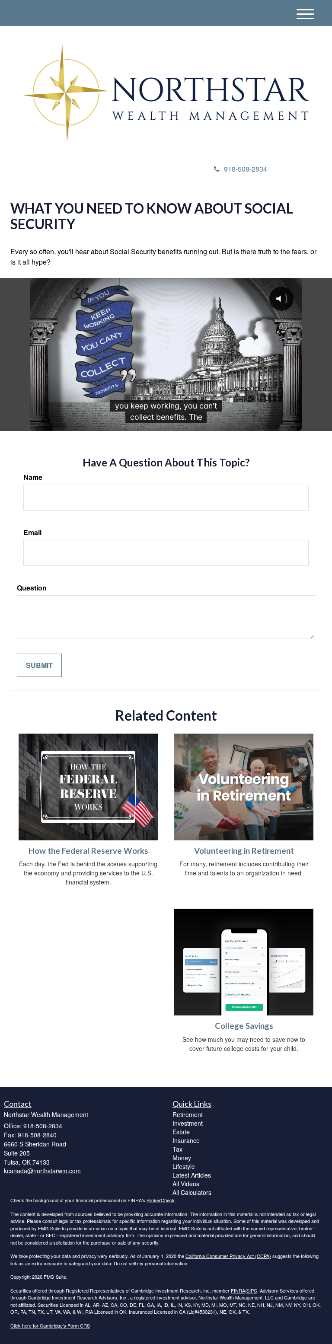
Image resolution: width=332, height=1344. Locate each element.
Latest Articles (191, 1175)
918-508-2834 (245, 169)
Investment (187, 1123)
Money (181, 1157)
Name (32, 477)
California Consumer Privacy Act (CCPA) (228, 1255)
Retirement (187, 1114)
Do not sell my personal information (150, 1263)
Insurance (186, 1140)
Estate (181, 1131)
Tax (177, 1149)
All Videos (185, 1183)
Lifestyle (183, 1166)
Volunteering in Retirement (244, 851)
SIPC (251, 1290)
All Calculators (191, 1192)
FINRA (238, 1290)
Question (32, 588)
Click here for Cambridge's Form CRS (50, 1325)
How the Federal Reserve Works (88, 851)
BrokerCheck (161, 1200)
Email (32, 532)
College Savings (244, 1026)
